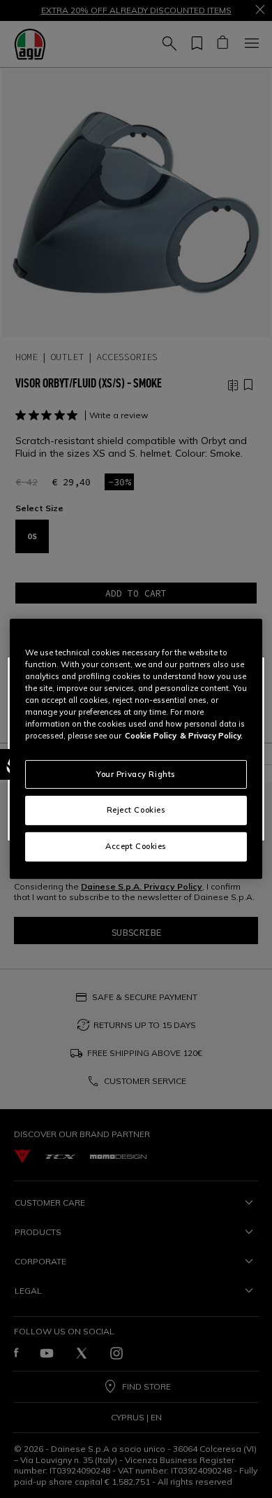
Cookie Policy (150, 736)
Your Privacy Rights (136, 773)
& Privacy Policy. (211, 736)
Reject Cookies (136, 810)
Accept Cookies (136, 846)
